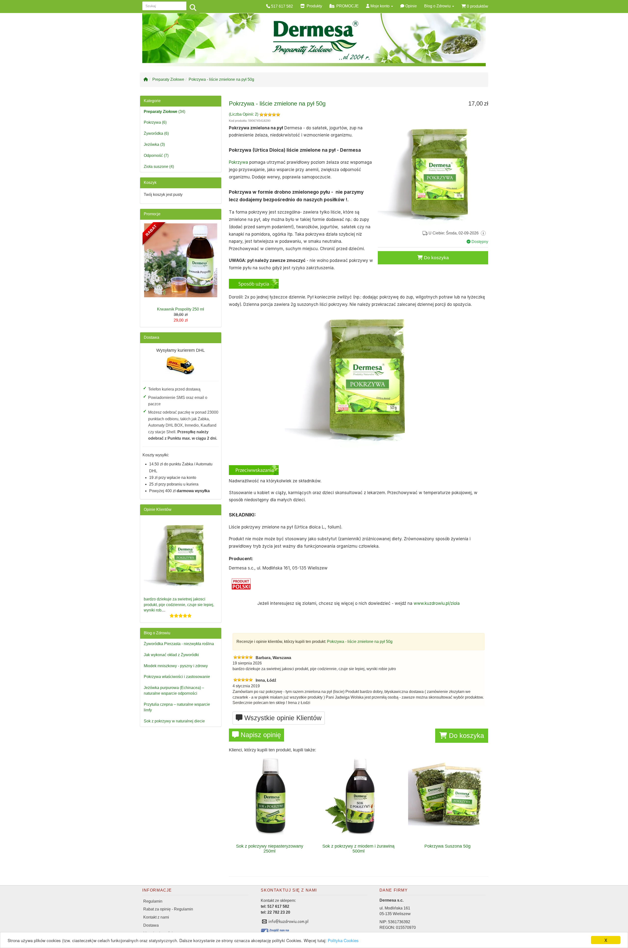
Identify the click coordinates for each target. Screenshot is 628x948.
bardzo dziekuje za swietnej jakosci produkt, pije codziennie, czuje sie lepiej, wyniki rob (179, 604)
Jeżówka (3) (154, 144)
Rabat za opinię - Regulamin (168, 909)
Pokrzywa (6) (155, 122)
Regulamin (152, 901)
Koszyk (150, 182)
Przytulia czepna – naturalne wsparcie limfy (177, 707)
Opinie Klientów (157, 509)
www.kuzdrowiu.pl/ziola (437, 603)
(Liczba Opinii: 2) (244, 114)
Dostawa (151, 337)
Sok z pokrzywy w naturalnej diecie (174, 721)
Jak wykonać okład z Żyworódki (171, 655)
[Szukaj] (192, 7)
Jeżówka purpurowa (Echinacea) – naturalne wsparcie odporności (174, 690)
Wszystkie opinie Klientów (282, 718)
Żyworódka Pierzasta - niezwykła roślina (179, 644)
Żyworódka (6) (156, 133)
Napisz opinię (260, 735)
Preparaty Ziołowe (168, 79)
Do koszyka (436, 257)
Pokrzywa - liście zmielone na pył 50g (221, 79)
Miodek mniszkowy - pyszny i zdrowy (176, 666)
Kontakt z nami (156, 917)
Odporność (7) (156, 155)
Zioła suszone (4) (159, 166)
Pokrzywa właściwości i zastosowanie (177, 677)
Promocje (152, 214)
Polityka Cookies (343, 940)
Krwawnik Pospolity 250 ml (180, 309)
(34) (164, 111)
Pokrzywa (238, 162)
